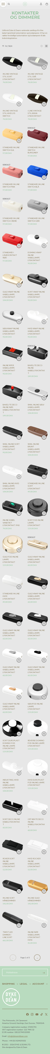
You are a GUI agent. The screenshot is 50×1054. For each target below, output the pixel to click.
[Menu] (3, 4)
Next (37, 957)
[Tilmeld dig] (44, 973)
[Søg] (9, 4)
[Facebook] (27, 1014)
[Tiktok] (41, 1014)
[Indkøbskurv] (47, 4)
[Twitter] (46, 1014)
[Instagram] (32, 1014)
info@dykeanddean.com (18, 1036)
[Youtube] (37, 1014)
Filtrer (8, 46)
